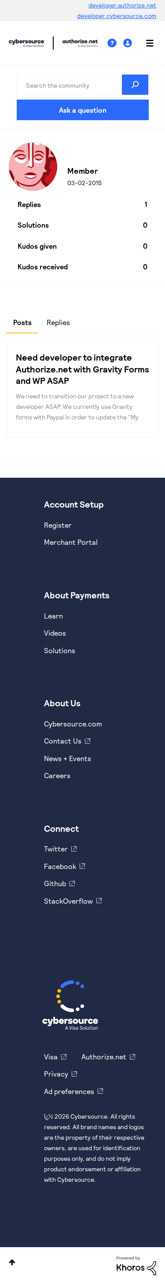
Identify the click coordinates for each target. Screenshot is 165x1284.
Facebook (60, 866)
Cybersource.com (73, 723)
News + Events (67, 758)
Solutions (59, 650)
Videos (55, 633)
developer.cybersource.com (116, 15)
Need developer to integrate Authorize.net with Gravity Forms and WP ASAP (82, 369)
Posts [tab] (22, 322)
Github (55, 883)
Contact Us (62, 741)
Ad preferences (69, 1091)
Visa (51, 1056)
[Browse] (145, 43)
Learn (53, 616)
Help (115, 43)
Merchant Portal (71, 542)
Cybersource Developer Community (26, 43)
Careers (57, 775)
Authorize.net (103, 1056)
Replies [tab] (58, 322)
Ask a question (82, 110)
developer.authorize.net (122, 5)
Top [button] (12, 1262)
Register (58, 525)
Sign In (128, 43)
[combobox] (83, 84)
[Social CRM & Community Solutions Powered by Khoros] (136, 1265)
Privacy (56, 1073)
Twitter (56, 848)
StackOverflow (68, 901)
